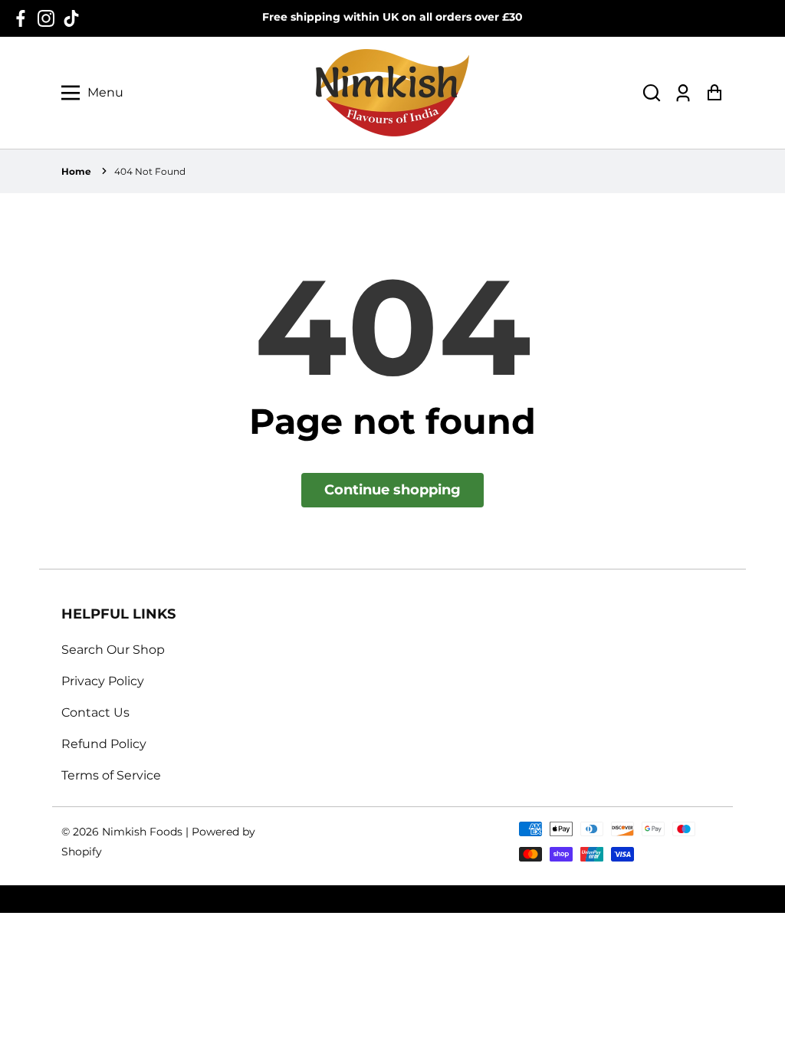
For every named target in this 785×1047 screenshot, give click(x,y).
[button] (651, 93)
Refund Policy (103, 744)
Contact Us (95, 712)
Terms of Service (111, 775)
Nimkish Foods (142, 832)
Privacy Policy (102, 681)
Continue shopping (392, 489)
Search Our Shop (113, 649)
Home (76, 171)
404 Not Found (150, 171)
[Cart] (714, 93)
